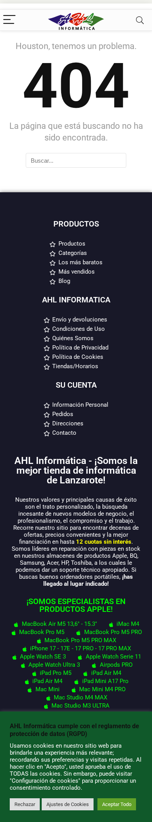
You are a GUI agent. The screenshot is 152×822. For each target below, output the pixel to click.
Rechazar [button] (24, 804)
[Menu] (9, 20)
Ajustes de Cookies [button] (67, 804)
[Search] (140, 20)
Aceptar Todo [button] (116, 804)
